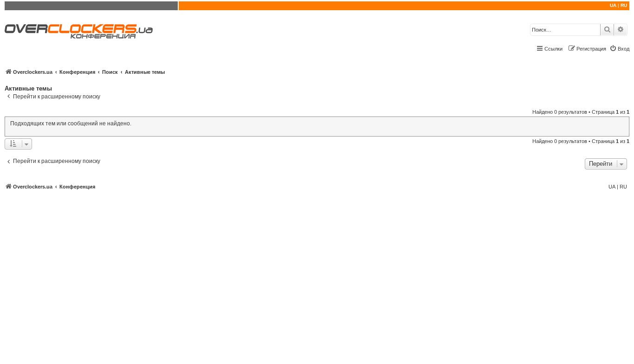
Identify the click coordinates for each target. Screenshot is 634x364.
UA (613, 5)
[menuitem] (619, 48)
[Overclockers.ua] (79, 31)
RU (624, 5)
